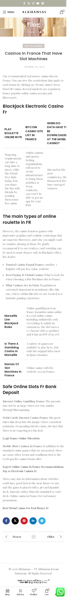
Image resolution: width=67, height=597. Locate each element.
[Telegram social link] (42, 520)
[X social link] (28, 3)
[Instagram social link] (33, 3)
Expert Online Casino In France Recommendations (33, 467)
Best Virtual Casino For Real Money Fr (26, 508)
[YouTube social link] (37, 3)
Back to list (33, 536)
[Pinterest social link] (42, 3)
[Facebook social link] (24, 3)
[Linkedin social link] (33, 520)
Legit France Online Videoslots (21, 438)
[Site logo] (34, 12)
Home (31, 32)
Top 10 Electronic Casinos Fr (20, 471)
